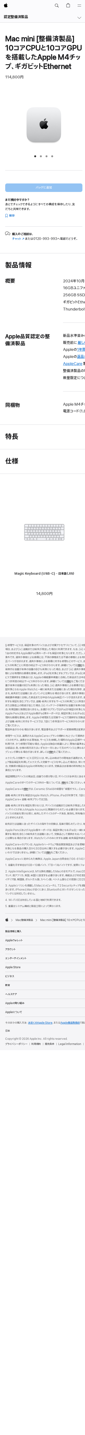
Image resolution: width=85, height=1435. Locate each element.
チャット (18, 239)
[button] (56, 5)
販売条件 (49, 1044)
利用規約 (36, 1044)
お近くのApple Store (40, 1022)
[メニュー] (79, 5)
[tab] (35, 156)
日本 (7, 1030)
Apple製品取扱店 (70, 1022)
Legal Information (69, 1044)
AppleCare (72, 363)
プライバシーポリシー (16, 1044)
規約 (79, 665)
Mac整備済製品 (24, 920)
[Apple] (6, 919)
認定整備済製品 (16, 17)
